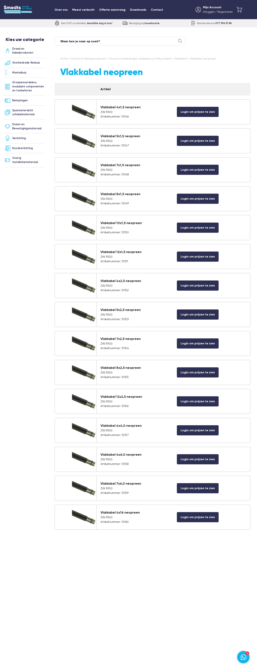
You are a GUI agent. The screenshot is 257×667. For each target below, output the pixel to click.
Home (64, 58)
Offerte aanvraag (112, 9)
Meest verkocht (83, 9)
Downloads (138, 9)
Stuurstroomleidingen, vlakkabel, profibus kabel (140, 58)
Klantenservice (214, 23)
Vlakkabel (180, 58)
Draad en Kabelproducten (88, 58)
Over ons (61, 9)
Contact (157, 9)
